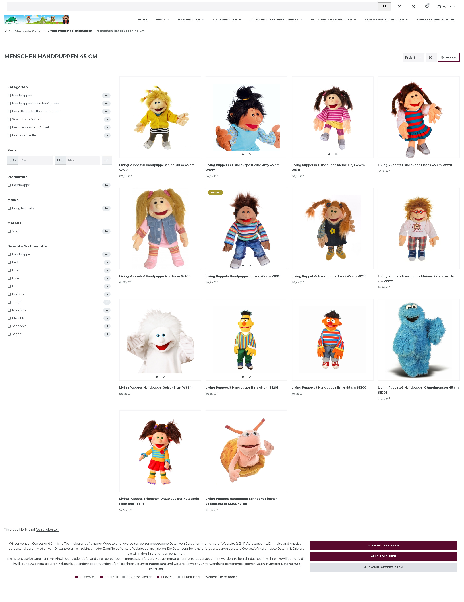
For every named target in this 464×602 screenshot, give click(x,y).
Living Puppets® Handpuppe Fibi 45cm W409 (154, 276)
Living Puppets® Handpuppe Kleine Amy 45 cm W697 (243, 167)
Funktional (192, 577)
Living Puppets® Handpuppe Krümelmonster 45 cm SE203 (418, 390)
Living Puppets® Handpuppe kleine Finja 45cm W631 (328, 167)
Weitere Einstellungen (221, 577)
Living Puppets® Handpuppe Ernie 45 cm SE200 (329, 387)
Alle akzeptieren (383, 545)
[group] (246, 117)
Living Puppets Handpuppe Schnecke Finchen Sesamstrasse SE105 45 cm (242, 501)
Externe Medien (140, 577)
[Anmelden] (400, 6)
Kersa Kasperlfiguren (385, 19)
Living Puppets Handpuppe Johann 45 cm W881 (243, 276)
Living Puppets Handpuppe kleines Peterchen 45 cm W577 (416, 279)
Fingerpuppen (225, 19)
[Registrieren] (414, 6)
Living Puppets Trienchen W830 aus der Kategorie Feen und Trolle (159, 501)
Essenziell (89, 577)
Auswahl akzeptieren (383, 567)
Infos (161, 19)
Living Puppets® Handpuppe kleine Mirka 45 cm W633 (156, 167)
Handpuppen (189, 19)
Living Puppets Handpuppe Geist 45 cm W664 (155, 387)
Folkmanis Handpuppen (332, 19)
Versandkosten (47, 529)
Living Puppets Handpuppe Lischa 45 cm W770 (415, 165)
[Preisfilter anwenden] (107, 160)
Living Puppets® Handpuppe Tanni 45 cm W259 (329, 276)
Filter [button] (450, 57)
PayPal (168, 577)
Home (142, 19)
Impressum (157, 564)
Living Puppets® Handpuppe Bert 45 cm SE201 (242, 387)
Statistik (112, 577)
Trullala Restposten (436, 19)
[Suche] (384, 6)
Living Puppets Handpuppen (274, 19)
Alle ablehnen (383, 556)
